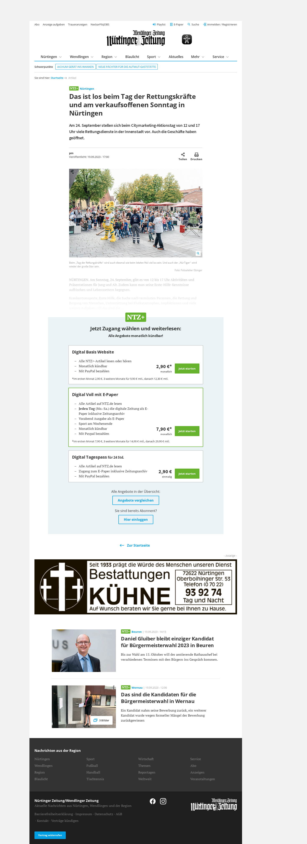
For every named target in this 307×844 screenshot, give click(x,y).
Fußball (92, 765)
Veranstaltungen (202, 779)
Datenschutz (104, 814)
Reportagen (146, 772)
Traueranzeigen (77, 24)
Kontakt (43, 820)
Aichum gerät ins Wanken (75, 67)
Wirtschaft (146, 759)
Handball (93, 772)
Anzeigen (197, 772)
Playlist (161, 24)
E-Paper (178, 24)
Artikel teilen (183, 154)
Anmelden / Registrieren (222, 24)
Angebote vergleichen (136, 500)
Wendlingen (79, 56)
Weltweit (145, 779)
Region (106, 56)
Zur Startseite (138, 545)
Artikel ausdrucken (196, 154)
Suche (195, 24)
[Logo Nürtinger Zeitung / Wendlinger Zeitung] (136, 38)
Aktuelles (176, 56)
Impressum (83, 814)
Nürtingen (49, 56)
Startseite (57, 78)
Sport (151, 56)
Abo (36, 24)
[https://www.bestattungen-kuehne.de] (135, 586)
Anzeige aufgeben (54, 24)
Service (218, 56)
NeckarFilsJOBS (100, 24)
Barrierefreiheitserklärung (53, 814)
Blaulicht (132, 56)
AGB (119, 814)
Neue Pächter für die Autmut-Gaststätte (127, 67)
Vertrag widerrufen (50, 835)
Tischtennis (95, 779)
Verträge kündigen (65, 820)
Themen (144, 765)
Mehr (195, 56)
